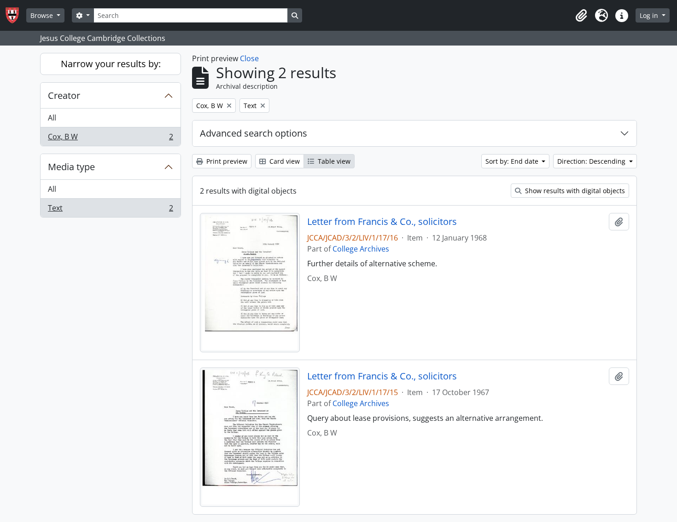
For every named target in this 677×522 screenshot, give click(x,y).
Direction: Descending (592, 161)
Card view (284, 161)
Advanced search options (253, 133)
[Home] (16, 15)
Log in (650, 15)
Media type (71, 167)
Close (249, 58)
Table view (333, 161)
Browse (42, 15)
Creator (64, 95)
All (52, 118)
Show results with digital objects (574, 190)
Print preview (225, 161)
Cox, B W (110, 139)
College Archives (361, 249)
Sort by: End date (512, 161)
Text (110, 210)
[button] (581, 16)
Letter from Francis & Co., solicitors (382, 221)
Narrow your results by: (111, 63)
